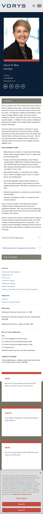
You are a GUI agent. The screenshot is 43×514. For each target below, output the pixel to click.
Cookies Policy (17, 494)
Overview (8, 101)
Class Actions (6, 277)
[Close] (40, 472)
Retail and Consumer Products (11, 302)
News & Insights (10, 257)
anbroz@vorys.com (9, 81)
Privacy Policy (27, 494)
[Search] (34, 6)
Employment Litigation (8, 283)
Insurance (5, 299)
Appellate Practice (7, 275)
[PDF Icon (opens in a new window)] (17, 86)
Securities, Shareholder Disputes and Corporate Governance (20, 289)
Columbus (6, 75)
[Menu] (39, 6)
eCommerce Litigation (8, 280)
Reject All (21, 504)
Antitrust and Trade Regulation (11, 272)
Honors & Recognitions (12, 237)
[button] (23, 86)
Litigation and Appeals (8, 286)
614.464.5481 (9, 78)
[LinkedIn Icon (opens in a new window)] (5, 86)
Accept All (21, 510)
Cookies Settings (21, 498)
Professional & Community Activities (19, 248)
